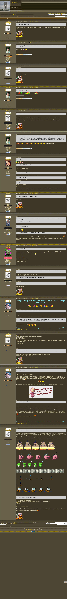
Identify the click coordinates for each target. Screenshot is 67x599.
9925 (30, 245)
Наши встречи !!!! (19, 256)
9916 (30, 21)
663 (14, 14)
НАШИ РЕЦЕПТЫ (21, 329)
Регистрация (20, 9)
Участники (56, 13)
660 (10, 14)
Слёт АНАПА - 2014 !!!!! (20, 257)
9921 (30, 132)
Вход (24, 9)
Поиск (65, 13)
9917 (30, 42)
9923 (30, 193)
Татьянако (8, 42)
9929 (30, 367)
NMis (8, 214)
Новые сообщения (51, 13)
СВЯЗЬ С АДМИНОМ (28, 529)
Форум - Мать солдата (4, 16)
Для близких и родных (12, 16)
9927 (30, 298)
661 (12, 14)
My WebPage (18, 335)
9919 (30, 87)
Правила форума (61, 13)
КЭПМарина (7, 21)
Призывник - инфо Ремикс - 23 (28, 16)
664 (15, 14)
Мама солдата (19, 16)
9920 (30, 110)
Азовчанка (8, 245)
